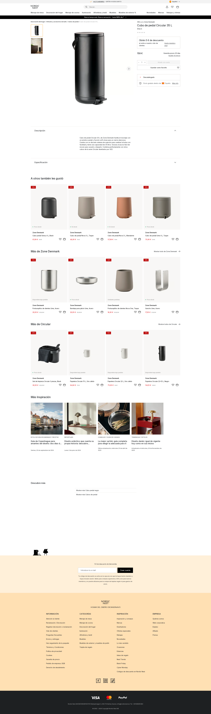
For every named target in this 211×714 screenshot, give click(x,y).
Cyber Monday (122, 667)
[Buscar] (86, 7)
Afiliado (155, 631)
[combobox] (174, 1)
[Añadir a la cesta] (64, 239)
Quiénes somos (158, 619)
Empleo (155, 627)
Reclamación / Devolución (55, 623)
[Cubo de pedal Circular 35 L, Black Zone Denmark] (89, 68)
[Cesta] (177, 7)
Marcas (161, 13)
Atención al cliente (52, 619)
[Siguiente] (129, 69)
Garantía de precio (53, 659)
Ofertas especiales (124, 631)
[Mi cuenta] (167, 7)
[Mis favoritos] (172, 7)
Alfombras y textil (100, 13)
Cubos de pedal (73, 22)
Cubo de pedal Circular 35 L (89, 22)
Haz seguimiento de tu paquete (57, 643)
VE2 (138, 22)
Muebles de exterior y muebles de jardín (94, 643)
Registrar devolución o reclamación (59, 627)
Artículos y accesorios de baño (56, 22)
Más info (175, 83)
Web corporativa (159, 623)
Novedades (151, 13)
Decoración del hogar (54, 13)
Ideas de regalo (122, 655)
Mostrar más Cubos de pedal (86, 494)
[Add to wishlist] (60, 239)
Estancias (120, 651)
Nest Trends (121, 659)
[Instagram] (105, 680)
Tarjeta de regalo (86, 647)
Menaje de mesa (37, 13)
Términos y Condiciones (55, 647)
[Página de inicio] (35, 7)
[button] (141, 32)
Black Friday (121, 663)
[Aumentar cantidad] (144, 62)
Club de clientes (52, 631)
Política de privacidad (54, 651)
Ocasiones (121, 647)
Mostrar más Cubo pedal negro (87, 490)
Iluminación (86, 13)
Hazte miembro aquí (169, 44)
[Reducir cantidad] (138, 62)
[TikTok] (112, 680)
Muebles (112, 13)
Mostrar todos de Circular (167, 324)
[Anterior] (50, 69)
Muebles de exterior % (127, 13)
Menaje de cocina (72, 13)
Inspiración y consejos (125, 619)
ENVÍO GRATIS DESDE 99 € (107, 1)
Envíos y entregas (52, 639)
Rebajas (120, 635)
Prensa (155, 635)
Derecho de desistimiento (55, 667)
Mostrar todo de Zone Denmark (165, 251)
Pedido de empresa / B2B (55, 663)
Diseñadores (121, 627)
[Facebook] (98, 680)
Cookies (49, 655)
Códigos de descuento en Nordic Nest (131, 671)
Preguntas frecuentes (54, 635)
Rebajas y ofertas (173, 13)
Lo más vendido (122, 643)
